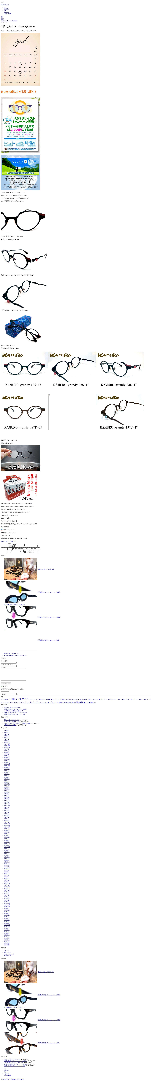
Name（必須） (5, 661)
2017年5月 (7, 915)
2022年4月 (7, 817)
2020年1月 (7, 862)
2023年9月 (7, 789)
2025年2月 (7, 760)
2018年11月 (7, 885)
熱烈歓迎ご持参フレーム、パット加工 (48, 640)
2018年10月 (7, 886)
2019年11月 (7, 865)
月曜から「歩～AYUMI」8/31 (46, 569)
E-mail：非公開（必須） (7, 664)
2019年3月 (7, 878)
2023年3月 (7, 799)
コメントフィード (9, 954)
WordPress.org (7, 955)
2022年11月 (7, 805)
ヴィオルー (58, 702)
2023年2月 (7, 800)
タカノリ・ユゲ (104, 699)
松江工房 (87, 702)
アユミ (25, 699)
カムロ (62, 699)
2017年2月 (7, 920)
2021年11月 (7, 825)
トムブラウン (139, 699)
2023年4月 (7, 797)
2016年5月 (7, 935)
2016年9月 (7, 928)
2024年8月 (7, 770)
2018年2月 (7, 900)
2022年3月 (7, 818)
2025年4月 (7, 757)
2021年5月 (7, 835)
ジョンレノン (95, 699)
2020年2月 (7, 860)
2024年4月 (7, 777)
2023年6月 (7, 794)
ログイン (6, 950)
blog (5, 10)
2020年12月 (7, 843)
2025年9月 (7, 749)
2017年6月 (7, 913)
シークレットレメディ (85, 699)
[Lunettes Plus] (5, 4)
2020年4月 (7, 857)
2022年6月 (7, 813)
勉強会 (74, 702)
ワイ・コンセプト (46, 702)
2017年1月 (7, 921)
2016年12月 (7, 923)
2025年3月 (7, 759)
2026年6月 (7, 734)
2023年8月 (7, 790)
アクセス (6, 12)
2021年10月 (7, 827)
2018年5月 (7, 895)
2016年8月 (7, 930)
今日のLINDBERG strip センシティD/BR (16, 655)
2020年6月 (7, 853)
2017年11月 (7, 905)
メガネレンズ (16, 702)
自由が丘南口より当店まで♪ (8, 541)
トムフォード (131, 699)
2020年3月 (7, 858)
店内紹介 (80, 702)
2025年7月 (7, 752)
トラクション (146, 699)
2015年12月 (7, 943)
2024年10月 (7, 767)
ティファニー (115, 699)
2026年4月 (7, 737)
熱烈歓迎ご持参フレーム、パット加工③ (49, 592)
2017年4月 (7, 916)
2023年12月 (7, 784)
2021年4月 (7, 837)
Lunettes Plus (5, 1079)
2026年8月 (7, 730)
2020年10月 (7, 847)
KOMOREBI (6, 699)
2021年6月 (7, 833)
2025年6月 (7, 754)
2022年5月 (7, 815)
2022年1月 (7, 822)
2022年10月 (7, 807)
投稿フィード (7, 952)
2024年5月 (7, 775)
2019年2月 (7, 880)
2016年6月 (7, 933)
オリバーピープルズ (43, 699)
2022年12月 (7, 803)
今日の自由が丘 (66, 702)
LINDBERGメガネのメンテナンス (15, 604)
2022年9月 (7, 808)
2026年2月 (7, 740)
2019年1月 (7, 881)
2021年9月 (7, 828)
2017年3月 (7, 918)
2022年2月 (7, 820)
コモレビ (75, 699)
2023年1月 (7, 802)
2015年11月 (7, 945)
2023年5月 (7, 795)
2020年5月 (7, 855)
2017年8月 (7, 910)
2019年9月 (7, 868)
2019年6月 (7, 873)
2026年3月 (7, 739)
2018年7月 (7, 891)
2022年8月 (7, 810)
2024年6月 (7, 774)
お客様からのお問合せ (10, 725)
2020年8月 (7, 850)
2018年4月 (7, 896)
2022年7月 (7, 812)
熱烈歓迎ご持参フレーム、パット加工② (49, 617)
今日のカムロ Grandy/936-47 (9, 20)
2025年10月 (7, 747)
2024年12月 (7, 764)
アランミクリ (32, 699)
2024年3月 (7, 779)
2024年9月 (7, 769)
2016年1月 (7, 941)
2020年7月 (7, 852)
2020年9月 (7, 848)
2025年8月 (7, 750)
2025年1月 (7, 762)
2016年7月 (7, 931)
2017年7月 (7, 911)
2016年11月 (7, 925)
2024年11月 (7, 765)
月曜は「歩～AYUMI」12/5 (11, 720)
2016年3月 (7, 938)
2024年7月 (7, 772)
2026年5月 (7, 735)
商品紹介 (6, 9)
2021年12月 (7, 823)
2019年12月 (7, 863)
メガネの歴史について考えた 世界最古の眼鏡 (17, 723)
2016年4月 (7, 936)
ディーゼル (122, 699)
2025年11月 (7, 745)
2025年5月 (7, 755)
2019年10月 (7, 867)
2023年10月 (7, 787)
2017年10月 (7, 906)
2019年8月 (7, 870)
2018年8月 (7, 890)
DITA (2, 699)
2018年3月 (7, 898)
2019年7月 (7, 872)
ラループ (22, 702)
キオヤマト (69, 699)
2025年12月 (7, 744)
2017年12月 (7, 903)
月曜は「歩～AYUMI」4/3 (11, 653)
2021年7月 (7, 832)
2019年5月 (7, 875)
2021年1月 (7, 842)
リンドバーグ (31, 702)
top (4, 7)
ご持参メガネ (15, 699)
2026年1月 (7, 742)
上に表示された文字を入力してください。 (13, 689)
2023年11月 (7, 785)
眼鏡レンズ (93, 702)
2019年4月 (7, 876)
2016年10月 (7, 926)
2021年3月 (7, 838)
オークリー (55, 699)
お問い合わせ (7, 13)
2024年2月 (7, 780)
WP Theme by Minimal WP (17, 1079)
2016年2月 (7, 940)
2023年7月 (7, 792)
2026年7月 (7, 732)
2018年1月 (7, 901)
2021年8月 (7, 830)
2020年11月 (7, 845)
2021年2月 (7, 840)
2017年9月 (7, 908)
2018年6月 (7, 893)
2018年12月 (7, 883)
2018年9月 (7, 888)
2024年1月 (7, 782)
